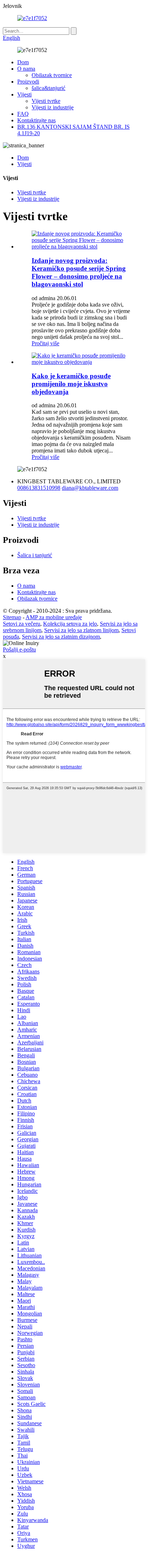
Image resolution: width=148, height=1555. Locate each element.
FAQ (23, 114)
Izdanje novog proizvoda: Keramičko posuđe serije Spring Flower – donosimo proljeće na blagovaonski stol (79, 272)
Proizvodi (28, 82)
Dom (23, 62)
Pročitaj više (45, 343)
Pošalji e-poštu (19, 649)
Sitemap (12, 617)
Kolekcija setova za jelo (70, 624)
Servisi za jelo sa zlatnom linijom (81, 630)
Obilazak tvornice (52, 75)
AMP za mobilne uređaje (54, 617)
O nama (26, 69)
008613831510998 (38, 488)
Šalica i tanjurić (34, 555)
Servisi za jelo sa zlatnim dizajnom (61, 637)
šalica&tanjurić (48, 88)
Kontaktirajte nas (36, 120)
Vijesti (24, 94)
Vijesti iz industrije (53, 107)
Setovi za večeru (21, 624)
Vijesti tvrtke (46, 101)
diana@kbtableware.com (90, 488)
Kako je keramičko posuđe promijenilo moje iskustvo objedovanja (71, 383)
